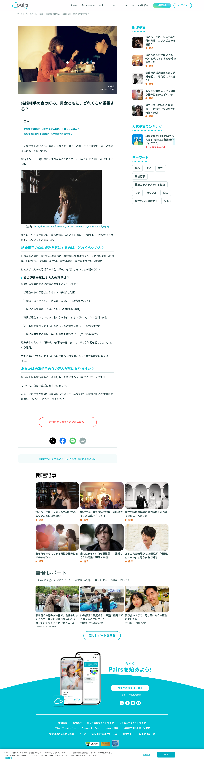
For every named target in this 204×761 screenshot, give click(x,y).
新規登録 (162, 5)
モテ (137, 192)
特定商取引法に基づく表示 (137, 728)
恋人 (165, 192)
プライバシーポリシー (65, 728)
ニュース (112, 5)
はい (166, 754)
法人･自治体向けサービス (104, 734)
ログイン (182, 5)
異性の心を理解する (146, 201)
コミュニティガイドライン (132, 722)
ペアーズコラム (31, 14)
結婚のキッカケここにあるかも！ (67, 422)
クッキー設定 (111, 728)
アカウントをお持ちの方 (130, 695)
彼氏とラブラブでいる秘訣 (150, 184)
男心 (137, 168)
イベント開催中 (140, 5)
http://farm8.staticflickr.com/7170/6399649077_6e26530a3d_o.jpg (71, 226)
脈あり (168, 201)
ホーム (73, 5)
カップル (152, 192)
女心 (149, 168)
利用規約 (77, 722)
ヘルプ (82, 734)
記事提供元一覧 (147, 734)
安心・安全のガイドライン (100, 722)
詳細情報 (8, 758)
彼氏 (160, 168)
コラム (124, 5)
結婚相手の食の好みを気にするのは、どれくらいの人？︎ (51, 129)
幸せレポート (88, 5)
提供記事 (140, 176)
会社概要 (62, 722)
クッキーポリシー (90, 728)
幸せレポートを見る (102, 635)
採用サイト (128, 734)
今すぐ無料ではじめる (130, 687)
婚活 (41, 14)
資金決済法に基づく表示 (61, 734)
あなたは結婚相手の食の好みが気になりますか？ (48, 134)
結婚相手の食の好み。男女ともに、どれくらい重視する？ (67, 14)
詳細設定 (146, 754)
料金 (101, 5)
